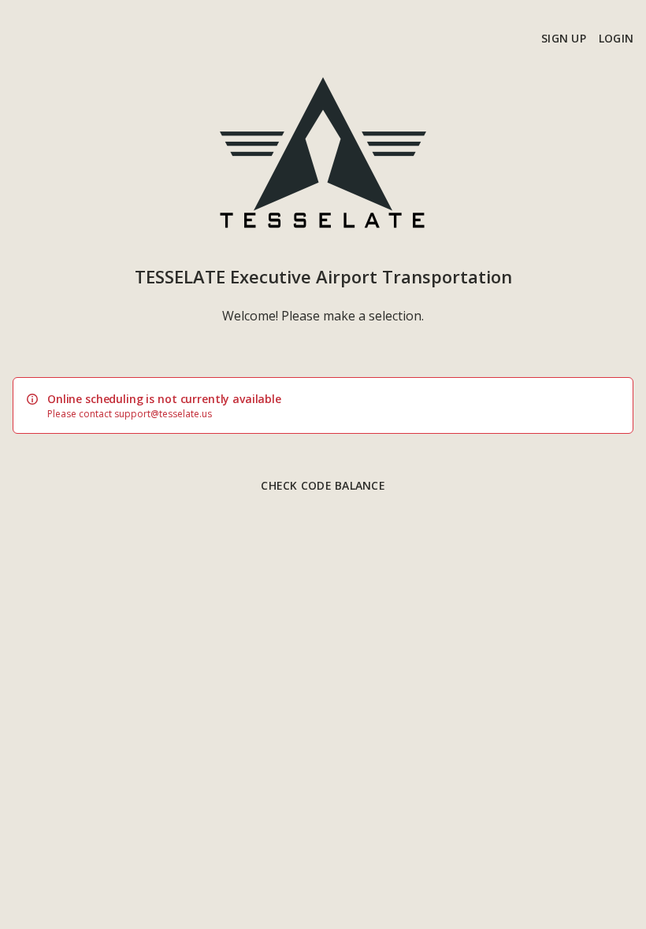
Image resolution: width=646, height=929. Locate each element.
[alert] (323, 405)
